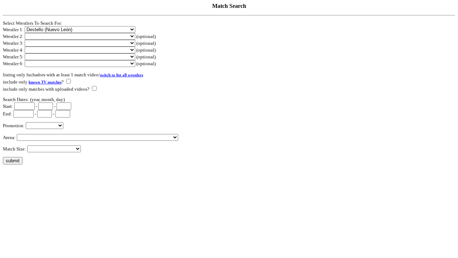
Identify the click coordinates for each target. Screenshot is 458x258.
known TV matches (45, 82)
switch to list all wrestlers (121, 75)
